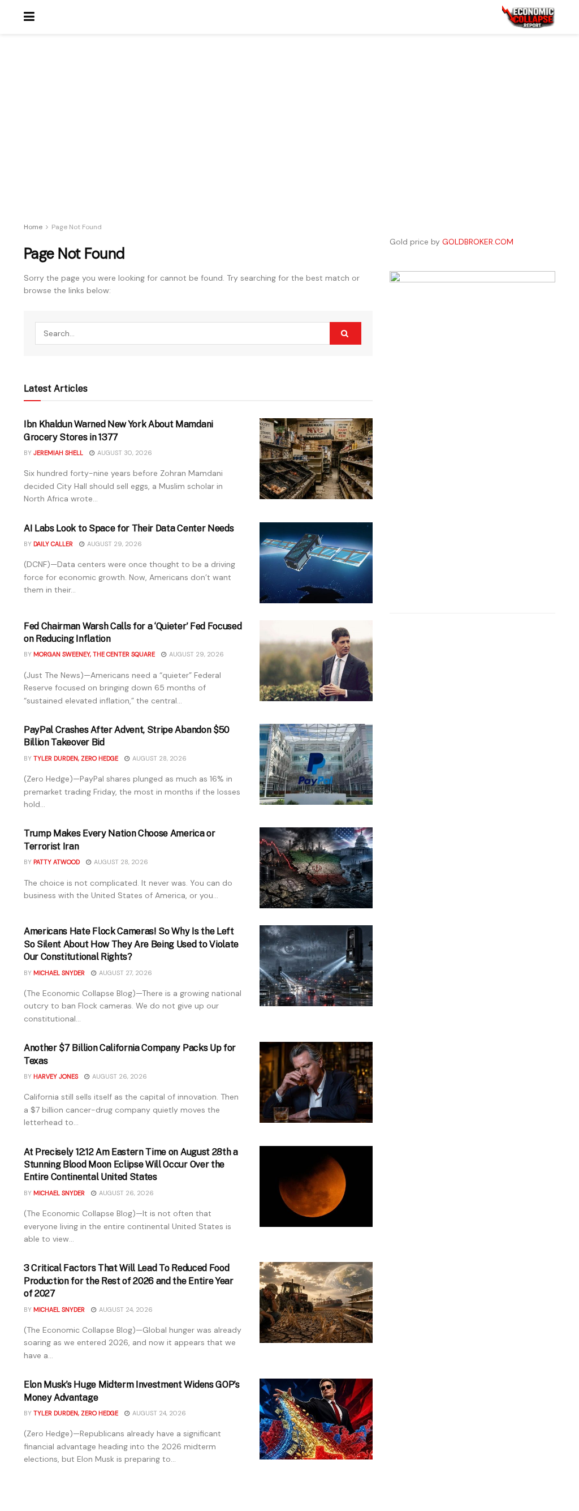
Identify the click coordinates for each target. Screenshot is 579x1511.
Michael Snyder (59, 973)
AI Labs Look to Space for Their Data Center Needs (129, 528)
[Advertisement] (198, 136)
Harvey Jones (55, 1076)
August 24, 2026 (125, 1309)
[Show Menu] (29, 17)
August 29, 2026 (113, 544)
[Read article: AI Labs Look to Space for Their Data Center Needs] (316, 562)
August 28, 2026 (159, 758)
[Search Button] (345, 333)
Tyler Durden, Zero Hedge (75, 758)
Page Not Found (76, 226)
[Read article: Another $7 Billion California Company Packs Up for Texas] (316, 1082)
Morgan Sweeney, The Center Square (94, 654)
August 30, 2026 (124, 453)
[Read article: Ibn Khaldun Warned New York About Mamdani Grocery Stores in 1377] (316, 458)
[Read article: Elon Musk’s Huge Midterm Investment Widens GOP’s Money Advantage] (316, 1419)
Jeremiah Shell (58, 453)
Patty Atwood (56, 862)
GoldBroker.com (477, 242)
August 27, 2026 (124, 973)
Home (33, 226)
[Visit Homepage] (528, 17)
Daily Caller (53, 544)
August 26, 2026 (118, 1076)
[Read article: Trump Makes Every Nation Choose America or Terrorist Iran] (316, 867)
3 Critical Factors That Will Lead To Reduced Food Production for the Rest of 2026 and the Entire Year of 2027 (129, 1281)
